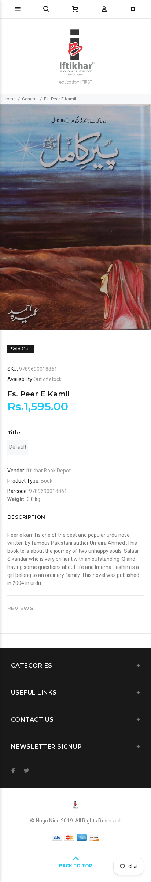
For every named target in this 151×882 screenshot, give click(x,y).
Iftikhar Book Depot (48, 471)
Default (17, 447)
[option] (75, 217)
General (30, 99)
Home (10, 99)
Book (46, 481)
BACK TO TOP (75, 865)
